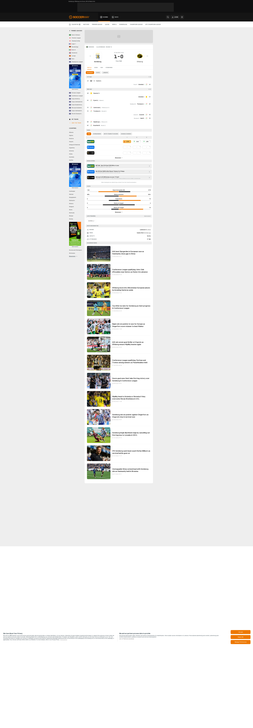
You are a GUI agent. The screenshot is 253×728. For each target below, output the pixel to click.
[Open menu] (182, 17)
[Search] (168, 17)
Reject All (240, 637)
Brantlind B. (96, 125)
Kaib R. (142, 118)
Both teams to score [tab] (111, 134)
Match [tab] (89, 67)
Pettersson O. (105, 107)
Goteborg (97, 62)
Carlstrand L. (97, 107)
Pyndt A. (95, 100)
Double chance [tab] (126, 134)
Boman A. (136, 118)
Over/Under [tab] (97, 134)
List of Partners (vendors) (126, 639)
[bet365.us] (90, 141)
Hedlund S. (133, 104)
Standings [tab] (109, 67)
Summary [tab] (90, 72)
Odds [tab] (96, 67)
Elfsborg (140, 62)
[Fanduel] (90, 147)
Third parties (63, 639)
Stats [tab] (98, 72)
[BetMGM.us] (90, 153)
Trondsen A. (97, 111)
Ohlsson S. (104, 122)
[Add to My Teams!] (90, 56)
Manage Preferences (241, 642)
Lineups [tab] (105, 72)
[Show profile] (98, 56)
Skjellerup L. (97, 122)
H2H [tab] (101, 67)
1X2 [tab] (89, 134)
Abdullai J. (141, 84)
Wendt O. (104, 111)
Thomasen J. (140, 104)
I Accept (240, 632)
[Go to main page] (80, 17)
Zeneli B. (141, 115)
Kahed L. (101, 100)
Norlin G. (103, 125)
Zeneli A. (136, 115)
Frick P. (136, 84)
